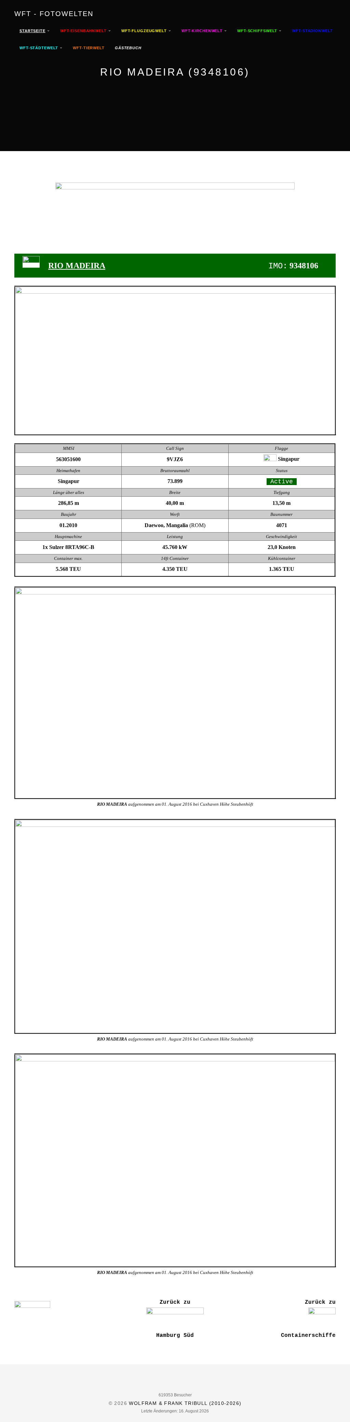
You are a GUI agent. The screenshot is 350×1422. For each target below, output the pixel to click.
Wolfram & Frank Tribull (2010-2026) (185, 1403)
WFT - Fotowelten (53, 13)
